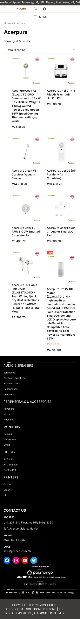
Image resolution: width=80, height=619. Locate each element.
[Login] (44, 8)
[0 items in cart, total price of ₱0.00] (35, 8)
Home (7, 23)
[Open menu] (40, 17)
